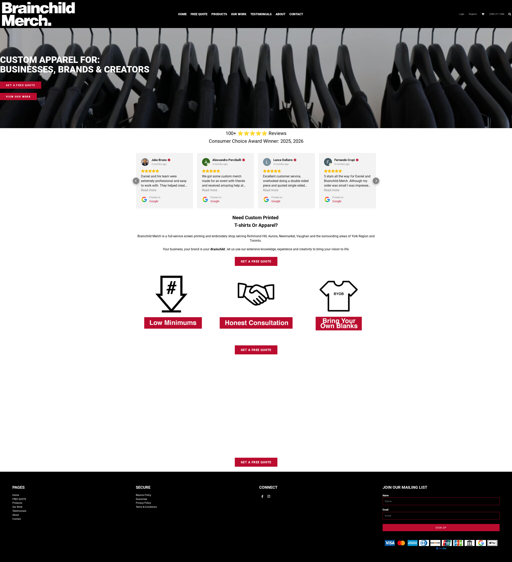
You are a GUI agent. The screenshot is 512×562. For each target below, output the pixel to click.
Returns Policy (143, 495)
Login (461, 14)
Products (17, 503)
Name (386, 495)
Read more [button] (148, 190)
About (15, 515)
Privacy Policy (143, 503)
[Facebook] (262, 496)
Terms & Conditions (146, 507)
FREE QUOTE (19, 499)
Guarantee (141, 499)
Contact (16, 519)
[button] (483, 14)
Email (385, 509)
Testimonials (19, 511)
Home (15, 495)
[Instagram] (269, 496)
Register (473, 14)
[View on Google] (145, 162)
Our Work (17, 507)
